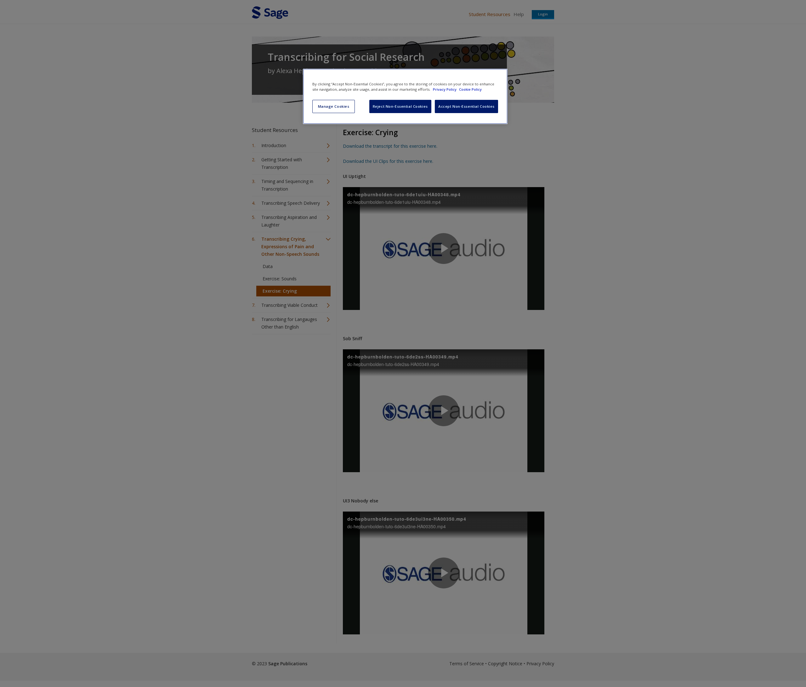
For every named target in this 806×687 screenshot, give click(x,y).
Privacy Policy (445, 89)
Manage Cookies (333, 106)
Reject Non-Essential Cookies (400, 106)
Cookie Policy (470, 89)
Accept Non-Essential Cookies (466, 106)
